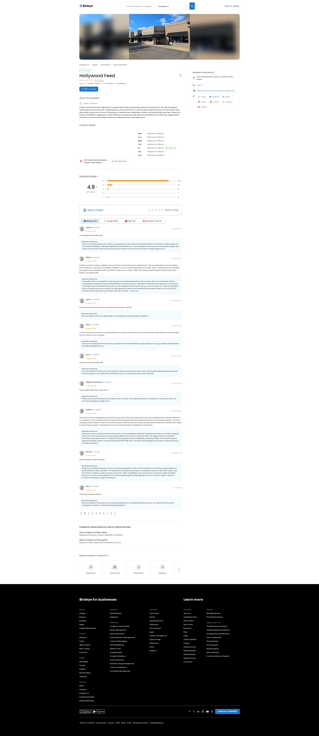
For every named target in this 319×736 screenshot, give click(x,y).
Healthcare (154, 624)
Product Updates (190, 639)
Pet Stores (105, 65)
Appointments (85, 645)
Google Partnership (86, 697)
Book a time (188, 624)
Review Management (118, 630)
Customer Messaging (118, 641)
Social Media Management (120, 671)
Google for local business (119, 626)
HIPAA (123, 723)
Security (111, 723)
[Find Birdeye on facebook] (189, 711)
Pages (81, 624)
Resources (188, 628)
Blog (185, 632)
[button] (115, 513)
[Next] (179, 569)
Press (186, 636)
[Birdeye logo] (86, 6)
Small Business (116, 613)
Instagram (228, 102)
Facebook (215, 97)
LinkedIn (203, 102)
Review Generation (117, 634)
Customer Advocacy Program (218, 656)
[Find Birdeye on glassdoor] (212, 711)
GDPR (118, 723)
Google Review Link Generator (218, 634)
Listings (82, 613)
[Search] (192, 6)
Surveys (82, 665)
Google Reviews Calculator (217, 626)
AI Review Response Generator (218, 630)
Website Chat (115, 649)
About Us (187, 613)
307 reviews (99, 80)
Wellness (153, 651)
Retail (95, 65)
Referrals (82, 621)
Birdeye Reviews (190, 651)
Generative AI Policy (140, 723)
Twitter (227, 97)
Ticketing (82, 676)
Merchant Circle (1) (153, 221)
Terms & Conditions (87, 723)
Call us (199, 85)
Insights (82, 669)
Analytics (82, 689)
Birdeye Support (213, 649)
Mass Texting (84, 649)
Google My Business (117, 656)
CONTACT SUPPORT (227, 711)
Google (203, 97)
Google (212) (112, 221)
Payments (83, 652)
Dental (152, 617)
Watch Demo (189, 621)
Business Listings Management (122, 664)
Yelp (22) (131, 221)
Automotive (154, 613)
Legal (152, 632)
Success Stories (190, 647)
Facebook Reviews (117, 660)
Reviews (82, 617)
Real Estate (154, 643)
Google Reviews (116, 652)
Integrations (84, 693)
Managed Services (214, 613)
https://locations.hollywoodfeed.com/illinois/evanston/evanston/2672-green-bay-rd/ (216, 91)
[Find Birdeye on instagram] (203, 711)
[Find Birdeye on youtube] (207, 711)
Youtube (215, 102)
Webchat (82, 637)
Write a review (232, 6)
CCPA (129, 723)
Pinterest (204, 107)
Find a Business (212, 641)
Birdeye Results (189, 654)
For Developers (212, 645)
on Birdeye (96, 227)
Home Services (155, 628)
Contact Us (188, 662)
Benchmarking (84, 673)
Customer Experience (118, 667)
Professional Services (215, 617)
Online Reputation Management (122, 637)
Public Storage (155, 639)
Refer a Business (213, 652)
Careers (187, 643)
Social (81, 641)
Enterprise (114, 617)
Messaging (83, 662)
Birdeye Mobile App (86, 701)
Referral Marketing (117, 645)
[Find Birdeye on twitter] (194, 711)
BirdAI (81, 686)
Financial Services (156, 621)
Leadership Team (190, 617)
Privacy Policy (101, 723)
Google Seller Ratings (87, 628)
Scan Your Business (214, 637)
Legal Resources (190, 658)
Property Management (158, 636)
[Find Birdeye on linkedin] (198, 711)
